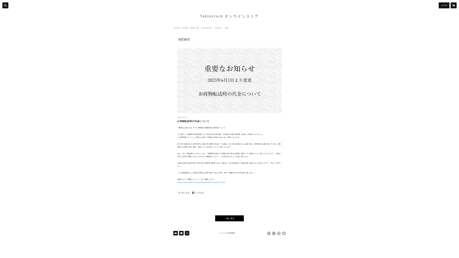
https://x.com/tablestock (274, 233)
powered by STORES (227, 233)
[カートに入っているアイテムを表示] (454, 5)
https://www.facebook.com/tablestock (269, 233)
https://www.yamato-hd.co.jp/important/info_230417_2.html (201, 182)
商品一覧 (195, 28)
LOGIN (444, 5)
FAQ (227, 28)
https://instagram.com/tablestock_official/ (279, 233)
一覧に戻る (229, 218)
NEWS (185, 28)
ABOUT (218, 28)
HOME (176, 28)
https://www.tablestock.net (284, 233)
